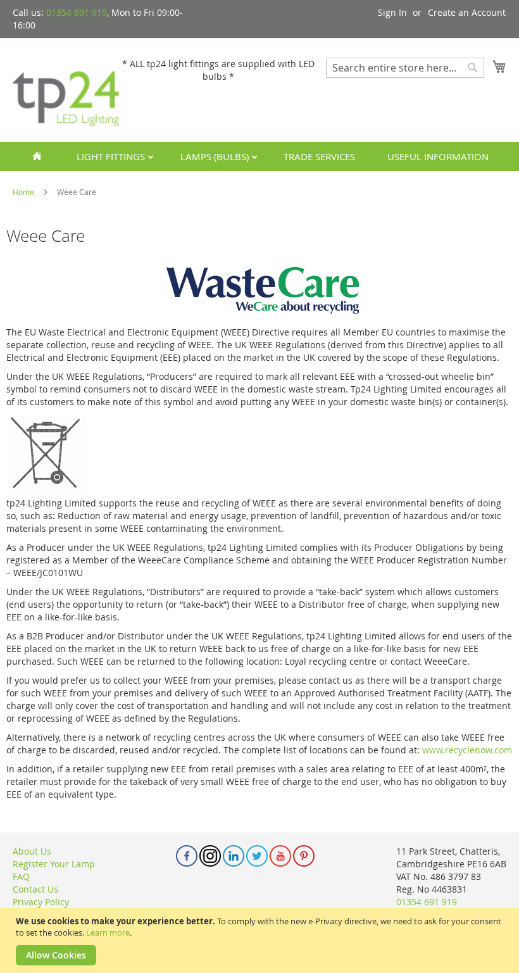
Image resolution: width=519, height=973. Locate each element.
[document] (261, 940)
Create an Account (467, 12)
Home (24, 192)
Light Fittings (112, 156)
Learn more (108, 932)
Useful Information (438, 156)
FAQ (21, 876)
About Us (32, 851)
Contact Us (35, 889)
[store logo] (66, 89)
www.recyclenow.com (467, 750)
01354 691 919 (76, 12)
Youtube (280, 856)
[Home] (37, 156)
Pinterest (304, 856)
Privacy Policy (41, 902)
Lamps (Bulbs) (215, 156)
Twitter (257, 856)
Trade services (319, 156)
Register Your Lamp (54, 864)
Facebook (186, 856)
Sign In (392, 12)
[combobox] (405, 68)
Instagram (210, 856)
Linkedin (233, 856)
